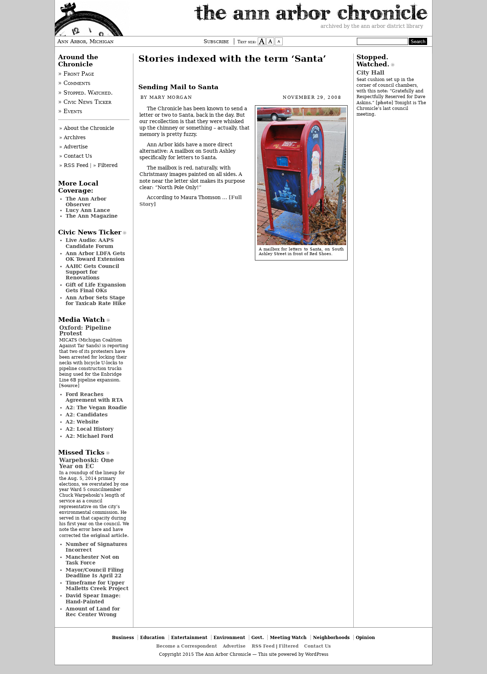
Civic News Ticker (89, 232)
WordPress (316, 654)
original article (109, 535)
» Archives (72, 137)
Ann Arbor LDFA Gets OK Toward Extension (95, 256)
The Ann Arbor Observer (86, 201)
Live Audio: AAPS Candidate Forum (90, 243)
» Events (70, 111)
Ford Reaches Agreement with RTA (94, 397)
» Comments (74, 83)
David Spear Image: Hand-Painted (93, 598)
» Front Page (76, 74)
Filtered (288, 646)
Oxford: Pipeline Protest (85, 330)
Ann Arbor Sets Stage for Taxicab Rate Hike (96, 300)
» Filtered (105, 165)
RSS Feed (263, 646)
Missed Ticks (81, 452)
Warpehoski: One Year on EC (86, 463)
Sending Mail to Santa (178, 87)
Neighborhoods (331, 637)
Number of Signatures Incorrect (96, 547)
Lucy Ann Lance (88, 210)
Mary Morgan (170, 97)
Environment (229, 637)
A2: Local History (89, 429)
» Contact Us (75, 156)
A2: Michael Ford (89, 436)
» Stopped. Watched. (85, 93)
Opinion (365, 637)
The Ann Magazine (92, 216)
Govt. (257, 637)
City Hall (370, 72)
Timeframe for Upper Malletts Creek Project (97, 585)
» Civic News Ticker (84, 102)
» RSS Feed (73, 165)
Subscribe (216, 41)
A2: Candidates (87, 414)
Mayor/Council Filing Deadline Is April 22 (95, 572)
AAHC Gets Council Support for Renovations (92, 271)
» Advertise (73, 147)
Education (152, 637)
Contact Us (317, 646)
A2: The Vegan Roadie (96, 407)
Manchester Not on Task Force (92, 560)
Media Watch (81, 319)
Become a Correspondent (186, 646)
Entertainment (189, 637)
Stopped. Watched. (373, 61)
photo (384, 102)
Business (123, 637)
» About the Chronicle (86, 128)
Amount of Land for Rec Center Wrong (93, 611)
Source (69, 385)
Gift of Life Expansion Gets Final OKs (96, 287)
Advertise (234, 646)
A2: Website (82, 422)
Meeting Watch (288, 637)
